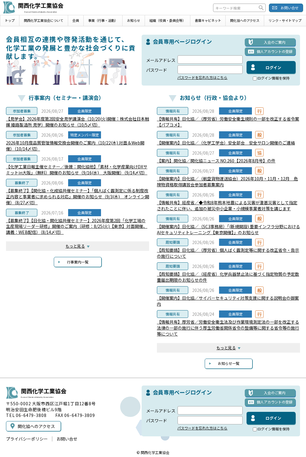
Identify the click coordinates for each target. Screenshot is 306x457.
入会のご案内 (274, 42)
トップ (10, 20)
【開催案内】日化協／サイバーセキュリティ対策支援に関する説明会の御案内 (228, 301)
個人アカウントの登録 (275, 51)
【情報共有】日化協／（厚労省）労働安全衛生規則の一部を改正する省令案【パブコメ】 (228, 122)
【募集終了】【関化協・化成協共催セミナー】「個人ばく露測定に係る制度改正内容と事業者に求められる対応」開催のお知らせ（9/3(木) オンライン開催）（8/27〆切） (77, 196)
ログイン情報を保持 (273, 78)
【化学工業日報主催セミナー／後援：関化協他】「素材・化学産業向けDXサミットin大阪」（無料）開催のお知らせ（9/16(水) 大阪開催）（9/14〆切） (76, 170)
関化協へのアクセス (244, 20)
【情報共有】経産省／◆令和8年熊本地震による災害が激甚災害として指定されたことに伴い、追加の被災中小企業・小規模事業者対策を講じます (227, 205)
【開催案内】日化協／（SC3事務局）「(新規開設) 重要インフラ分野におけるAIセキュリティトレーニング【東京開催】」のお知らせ (228, 229)
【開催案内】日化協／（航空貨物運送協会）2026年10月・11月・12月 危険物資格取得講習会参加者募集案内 (227, 182)
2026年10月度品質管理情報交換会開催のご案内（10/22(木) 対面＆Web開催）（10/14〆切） (75, 146)
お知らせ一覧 (228, 363)
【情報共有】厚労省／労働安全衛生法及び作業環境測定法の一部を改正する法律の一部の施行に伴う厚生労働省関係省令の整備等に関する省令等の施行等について (228, 328)
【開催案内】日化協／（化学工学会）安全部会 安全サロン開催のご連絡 (226, 143)
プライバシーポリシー (27, 439)
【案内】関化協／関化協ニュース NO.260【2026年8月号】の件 (216, 161)
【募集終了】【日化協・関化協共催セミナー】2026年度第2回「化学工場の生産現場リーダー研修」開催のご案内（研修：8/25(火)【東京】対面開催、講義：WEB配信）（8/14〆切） (76, 226)
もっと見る (75, 246)
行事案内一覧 (77, 261)
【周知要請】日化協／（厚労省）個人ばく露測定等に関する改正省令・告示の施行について (228, 253)
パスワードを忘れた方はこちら (202, 77)
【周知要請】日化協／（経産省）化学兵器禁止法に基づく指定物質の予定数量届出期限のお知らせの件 (228, 277)
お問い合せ (290, 7)
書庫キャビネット (208, 20)
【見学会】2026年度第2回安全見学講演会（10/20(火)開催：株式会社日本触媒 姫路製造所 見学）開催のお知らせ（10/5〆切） (77, 122)
